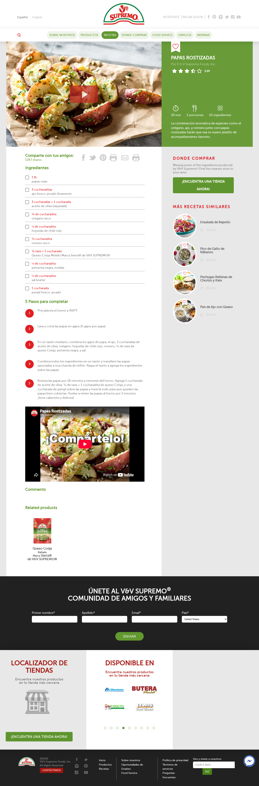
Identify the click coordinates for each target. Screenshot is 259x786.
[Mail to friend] (125, 157)
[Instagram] (220, 17)
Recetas (110, 35)
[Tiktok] (233, 17)
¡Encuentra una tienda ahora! (203, 185)
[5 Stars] (199, 70)
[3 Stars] (186, 70)
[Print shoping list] (135, 157)
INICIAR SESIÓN (192, 17)
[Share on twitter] (92, 157)
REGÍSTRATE (171, 17)
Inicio (102, 760)
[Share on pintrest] (103, 157)
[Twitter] (227, 17)
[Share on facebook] (83, 157)
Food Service (162, 35)
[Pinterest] (214, 17)
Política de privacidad (175, 760)
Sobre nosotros (62, 35)
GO (207, 771)
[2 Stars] (180, 70)
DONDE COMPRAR (134, 35)
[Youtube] (238, 17)
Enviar (129, 636)
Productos (89, 35)
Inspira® (203, 35)
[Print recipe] (113, 157)
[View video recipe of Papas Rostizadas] (84, 94)
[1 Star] (174, 70)
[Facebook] (208, 17)
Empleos (184, 35)
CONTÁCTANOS (51, 770)
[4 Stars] (193, 70)
